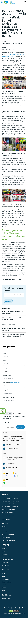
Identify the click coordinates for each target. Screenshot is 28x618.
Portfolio (4, 585)
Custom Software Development (10, 498)
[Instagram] (8, 608)
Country (5, 368)
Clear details (10, 427)
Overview (4, 548)
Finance (4, 529)
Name (4, 353)
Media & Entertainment (8, 534)
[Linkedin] (4, 608)
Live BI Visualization (7, 582)
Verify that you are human (9, 422)
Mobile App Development (8, 509)
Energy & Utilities (6, 537)
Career (3, 551)
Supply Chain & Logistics (8, 540)
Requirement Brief (7, 397)
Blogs (3, 573)
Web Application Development (10, 506)
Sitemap (4, 587)
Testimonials (5, 554)
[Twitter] (15, 608)
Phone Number (11, 382)
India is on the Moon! (8, 324)
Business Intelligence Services (10, 504)
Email (4, 360)
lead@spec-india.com (12, 448)
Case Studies (5, 579)
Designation (6, 390)
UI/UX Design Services (7, 512)
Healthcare (5, 523)
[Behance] (23, 608)
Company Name (7, 375)
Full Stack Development (8, 515)
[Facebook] (11, 608)
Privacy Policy (5, 562)
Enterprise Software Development (10, 501)
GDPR (3, 590)
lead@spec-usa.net (11, 468)
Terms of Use (5, 565)
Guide (3, 576)
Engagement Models (7, 559)
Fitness (4, 526)
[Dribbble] (19, 608)
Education (4, 531)
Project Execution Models (8, 557)
